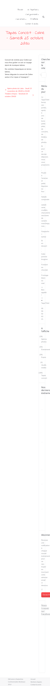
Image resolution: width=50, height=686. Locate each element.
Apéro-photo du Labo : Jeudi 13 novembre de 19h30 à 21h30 (19, 89)
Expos (43, 357)
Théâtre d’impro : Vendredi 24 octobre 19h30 (16, 95)
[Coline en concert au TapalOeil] (17, 56)
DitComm (11, 679)
